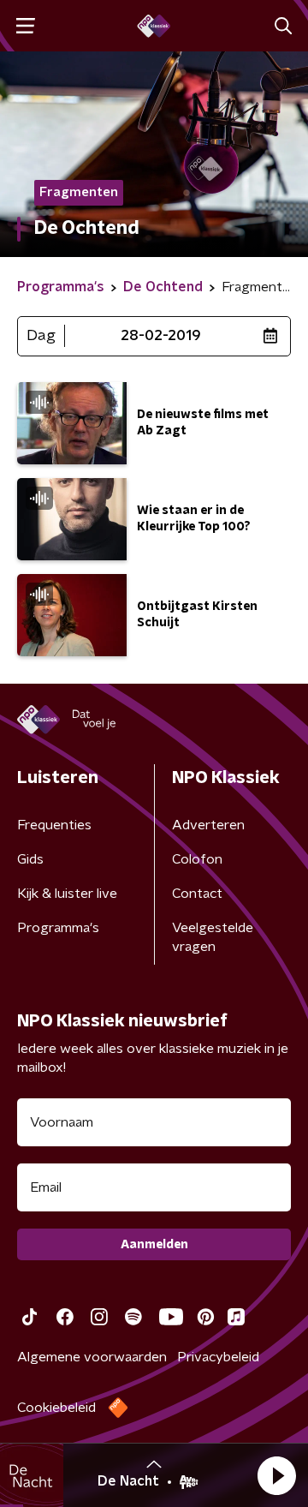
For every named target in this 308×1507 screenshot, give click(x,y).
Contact (197, 893)
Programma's (58, 928)
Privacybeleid (218, 1357)
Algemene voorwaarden (92, 1357)
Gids (30, 859)
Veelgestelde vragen (212, 937)
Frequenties (54, 825)
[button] (276, 1475)
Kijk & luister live (67, 893)
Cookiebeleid (56, 1407)
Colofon (197, 859)
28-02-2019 (161, 336)
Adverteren (208, 825)
